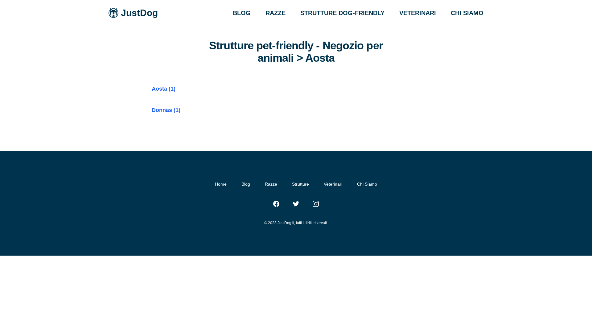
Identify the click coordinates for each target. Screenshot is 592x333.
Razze (271, 184)
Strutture (300, 184)
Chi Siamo (367, 184)
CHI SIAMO (467, 13)
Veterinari (333, 184)
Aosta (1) (163, 89)
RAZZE (275, 13)
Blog (245, 184)
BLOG (242, 13)
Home (221, 184)
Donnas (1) (166, 110)
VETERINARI (417, 13)
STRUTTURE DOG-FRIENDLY (342, 13)
